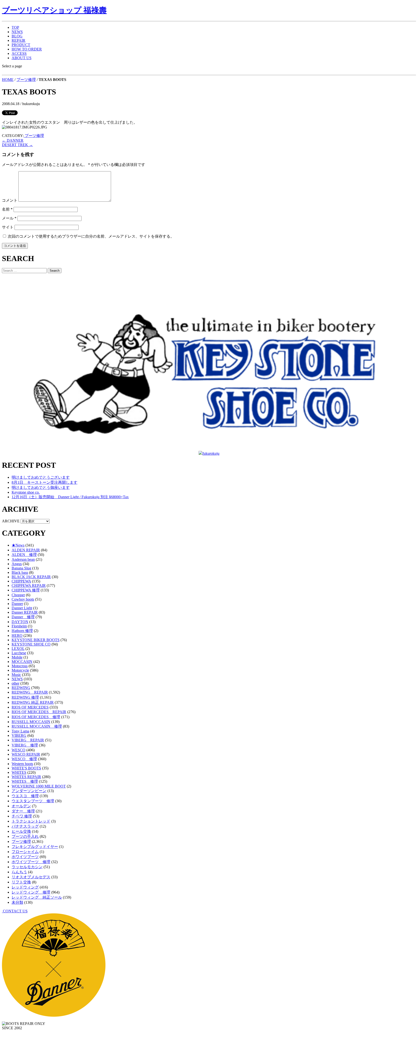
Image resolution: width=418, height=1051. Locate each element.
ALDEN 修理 (24, 555)
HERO (17, 635)
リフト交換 (21, 882)
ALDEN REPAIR (26, 550)
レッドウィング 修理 (31, 892)
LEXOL (18, 648)
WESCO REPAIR (26, 754)
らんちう (19, 872)
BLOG (17, 36)
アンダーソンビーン (29, 791)
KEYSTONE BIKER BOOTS (36, 640)
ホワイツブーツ (25, 857)
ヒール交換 (21, 831)
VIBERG (19, 735)
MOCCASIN (22, 662)
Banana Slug (21, 568)
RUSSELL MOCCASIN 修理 (37, 726)
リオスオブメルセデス (31, 877)
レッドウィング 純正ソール (37, 897)
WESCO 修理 (24, 759)
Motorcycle (20, 670)
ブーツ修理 (26, 80)
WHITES (19, 772)
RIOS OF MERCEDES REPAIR (39, 712)
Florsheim (19, 626)
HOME (8, 80)
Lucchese (19, 653)
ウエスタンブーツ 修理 (33, 801)
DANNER (12, 140)
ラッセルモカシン (27, 867)
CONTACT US (15, 911)
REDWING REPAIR (30, 692)
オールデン (21, 806)
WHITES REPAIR (26, 777)
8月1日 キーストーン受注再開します (44, 482)
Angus (17, 564)
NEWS (17, 32)
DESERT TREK (17, 145)
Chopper (18, 595)
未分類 (17, 902)
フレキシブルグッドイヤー (35, 847)
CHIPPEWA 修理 (26, 590)
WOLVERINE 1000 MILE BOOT (39, 786)
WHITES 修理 (25, 781)
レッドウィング (25, 887)
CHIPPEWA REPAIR (29, 585)
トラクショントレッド (31, 821)
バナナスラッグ (25, 826)
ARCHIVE (11, 521)
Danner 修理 (23, 617)
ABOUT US (21, 58)
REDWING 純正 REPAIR (33, 702)
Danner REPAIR (25, 612)
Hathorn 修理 (22, 631)
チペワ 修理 (22, 816)
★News (18, 545)
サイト (8, 227)
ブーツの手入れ (25, 836)
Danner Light (22, 608)
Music (16, 675)
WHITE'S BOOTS (26, 768)
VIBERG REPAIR (28, 740)
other (15, 683)
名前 (7, 209)
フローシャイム (25, 852)
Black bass (20, 572)
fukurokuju (210, 453)
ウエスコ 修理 (25, 796)
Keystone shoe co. (26, 492)
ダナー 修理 (23, 811)
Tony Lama (20, 731)
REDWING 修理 (25, 697)
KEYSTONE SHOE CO (31, 644)
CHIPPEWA (21, 581)
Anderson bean (23, 559)
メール (9, 218)
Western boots (22, 764)
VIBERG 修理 (25, 745)
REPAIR (18, 40)
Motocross (20, 666)
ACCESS (19, 53)
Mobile (17, 657)
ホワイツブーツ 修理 (31, 862)
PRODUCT (21, 45)
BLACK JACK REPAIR (31, 577)
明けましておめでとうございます (41, 477)
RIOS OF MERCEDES (30, 707)
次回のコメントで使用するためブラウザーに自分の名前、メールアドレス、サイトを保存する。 (91, 236)
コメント (9, 200)
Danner (17, 604)
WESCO (18, 750)
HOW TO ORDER (27, 49)
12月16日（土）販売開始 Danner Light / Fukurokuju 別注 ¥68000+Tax (70, 497)
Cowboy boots (23, 599)
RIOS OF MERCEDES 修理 (36, 717)
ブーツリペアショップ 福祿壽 (54, 10)
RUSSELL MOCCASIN (31, 722)
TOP (15, 27)
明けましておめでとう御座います (41, 487)
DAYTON (20, 622)
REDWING (21, 688)
